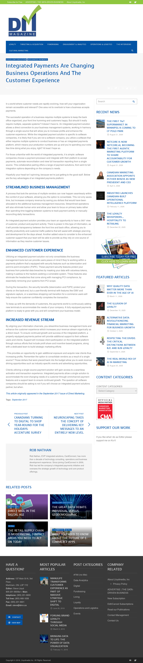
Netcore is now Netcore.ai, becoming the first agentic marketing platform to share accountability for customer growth (120, 151)
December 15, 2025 (117, 310)
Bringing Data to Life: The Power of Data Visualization (59, 641)
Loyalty (77, 602)
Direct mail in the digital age (21, 513)
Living (77, 596)
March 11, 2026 (116, 296)
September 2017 (19, 399)
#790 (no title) (80, 574)
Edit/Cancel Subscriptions (120, 603)
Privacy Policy (120, 583)
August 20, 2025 (116, 365)
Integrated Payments (37, 59)
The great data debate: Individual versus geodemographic (69, 511)
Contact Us (113, 620)
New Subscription (116, 598)
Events (77, 613)
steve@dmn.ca (20, 605)
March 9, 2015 (59, 629)
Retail (11, 526)
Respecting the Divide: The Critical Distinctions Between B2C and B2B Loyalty (121, 343)
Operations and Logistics (86, 608)
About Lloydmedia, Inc (119, 579)
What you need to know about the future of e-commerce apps (70, 538)
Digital (77, 585)
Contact (16, 617)
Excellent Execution (16, 59)
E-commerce (58, 530)
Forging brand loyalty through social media (59, 620)
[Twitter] (135, 2)
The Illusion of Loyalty (117, 305)
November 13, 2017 (28, 87)
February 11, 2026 (117, 206)
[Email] (130, 2)
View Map (16, 623)
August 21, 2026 (116, 134)
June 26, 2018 (59, 608)
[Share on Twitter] (126, 88)
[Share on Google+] (131, 88)
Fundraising (79, 591)
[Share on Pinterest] (134, 88)
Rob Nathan (11, 87)
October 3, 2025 (116, 331)
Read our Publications (119, 609)
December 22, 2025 (117, 227)
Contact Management (118, 615)
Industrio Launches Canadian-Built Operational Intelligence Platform (121, 198)
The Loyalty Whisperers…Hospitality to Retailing (116, 218)
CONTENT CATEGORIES (109, 386)
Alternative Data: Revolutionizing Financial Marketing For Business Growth (121, 322)
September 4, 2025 (117, 351)
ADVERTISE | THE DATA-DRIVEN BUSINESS (120, 591)
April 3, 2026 (115, 185)
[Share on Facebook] (123, 88)
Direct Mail (14, 506)
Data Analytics (81, 580)
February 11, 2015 (60, 649)
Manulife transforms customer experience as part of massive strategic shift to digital (59, 591)
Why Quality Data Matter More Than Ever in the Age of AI (120, 289)
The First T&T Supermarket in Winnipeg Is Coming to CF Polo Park (121, 126)
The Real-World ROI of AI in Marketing (121, 360)
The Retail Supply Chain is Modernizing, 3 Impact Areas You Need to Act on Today (26, 536)
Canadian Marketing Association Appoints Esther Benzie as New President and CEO (121, 177)
